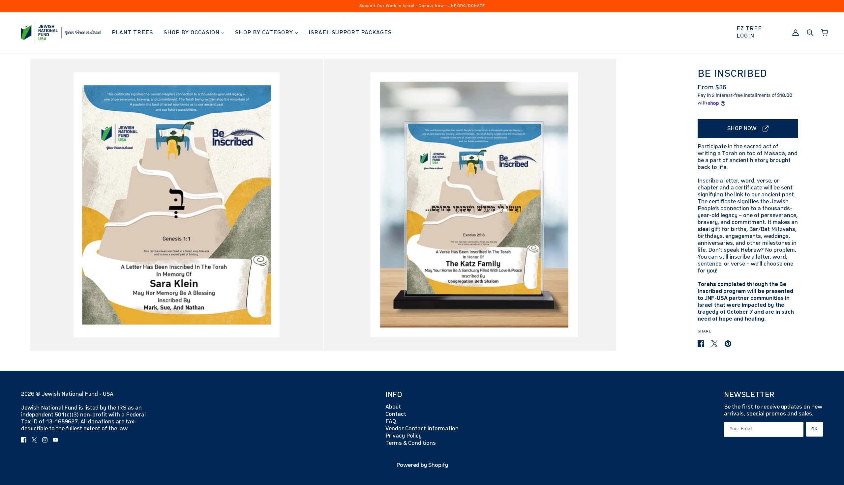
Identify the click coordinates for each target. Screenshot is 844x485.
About (393, 407)
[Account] (795, 32)
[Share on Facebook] (701, 343)
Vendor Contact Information (422, 429)
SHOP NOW (742, 128)
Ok (814, 429)
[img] (23, 440)
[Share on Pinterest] (728, 343)
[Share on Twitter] (715, 343)
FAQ (390, 421)
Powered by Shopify (422, 465)
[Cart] (824, 32)
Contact (395, 414)
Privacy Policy (403, 436)
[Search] (810, 32)
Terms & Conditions (410, 443)
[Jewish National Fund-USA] (61, 32)
